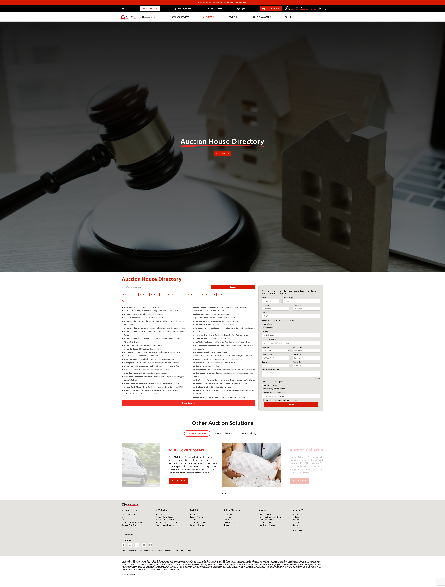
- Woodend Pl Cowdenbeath (141, 356)
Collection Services (197, 525)
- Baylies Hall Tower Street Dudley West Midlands (222, 356)
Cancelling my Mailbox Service (132, 522)
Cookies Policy (178, 550)
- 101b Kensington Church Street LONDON (214, 363)
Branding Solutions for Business (270, 520)
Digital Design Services (266, 525)
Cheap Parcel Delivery (198, 522)
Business (262, 510)
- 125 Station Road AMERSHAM (145, 373)
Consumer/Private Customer (275, 389)
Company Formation (129, 525)
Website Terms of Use (129, 550)
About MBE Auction (163, 514)
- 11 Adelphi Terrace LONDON (142, 307)
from (139, 17)
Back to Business (264, 514)
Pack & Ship (195, 510)
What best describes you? (272, 382)
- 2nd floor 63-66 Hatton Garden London (212, 387)
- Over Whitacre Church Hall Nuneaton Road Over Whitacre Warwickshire (224, 380)
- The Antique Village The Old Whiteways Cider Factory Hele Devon (224, 370)
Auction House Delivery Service (167, 522)
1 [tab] (219, 493)
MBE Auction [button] (209, 17)
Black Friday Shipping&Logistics (269, 517)
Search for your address (271, 339)
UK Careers (296, 517)
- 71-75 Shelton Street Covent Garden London (220, 383)
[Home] (123, 9)
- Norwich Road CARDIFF (141, 394)
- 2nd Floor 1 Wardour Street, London (214, 318)
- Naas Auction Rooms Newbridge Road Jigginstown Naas (220, 335)
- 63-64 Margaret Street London (212, 314)
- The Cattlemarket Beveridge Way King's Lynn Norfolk (151, 390)
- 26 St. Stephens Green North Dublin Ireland (143, 345)
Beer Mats (228, 520)
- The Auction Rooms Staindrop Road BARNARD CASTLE (153, 352)
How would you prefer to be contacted (278, 320)
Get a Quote (222, 154)
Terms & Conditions (164, 550)
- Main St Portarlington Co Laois (211, 338)
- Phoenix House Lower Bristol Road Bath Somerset (151, 363)
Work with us (297, 514)
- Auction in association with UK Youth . (214, 325)
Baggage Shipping (196, 517)
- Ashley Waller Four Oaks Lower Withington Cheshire (222, 342)
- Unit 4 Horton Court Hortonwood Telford (151, 366)
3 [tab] (225, 493)
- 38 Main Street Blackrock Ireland (143, 349)
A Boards (227, 517)
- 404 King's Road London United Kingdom (221, 307)
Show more (129, 535)
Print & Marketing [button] (262, 17)
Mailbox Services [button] (180, 17)
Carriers (193, 520)
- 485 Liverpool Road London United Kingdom (216, 321)
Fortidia (188, 550)
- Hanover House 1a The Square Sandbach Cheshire (151, 383)
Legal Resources (298, 530)
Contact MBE (297, 528)
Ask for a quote (273, 9)
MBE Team (296, 520)
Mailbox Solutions (130, 510)
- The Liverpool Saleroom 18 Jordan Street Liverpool (154, 328)
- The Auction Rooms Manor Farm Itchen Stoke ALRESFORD (154, 387)
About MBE (297, 510)
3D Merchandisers (230, 514)
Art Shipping (194, 514)
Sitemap (295, 525)
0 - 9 (124, 294)
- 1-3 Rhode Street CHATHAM (143, 318)
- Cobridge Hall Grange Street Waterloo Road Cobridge (152, 311)
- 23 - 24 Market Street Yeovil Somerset (144, 314)
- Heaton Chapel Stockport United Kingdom (219, 397)
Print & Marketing (232, 510)
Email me (268, 324)
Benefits (125, 520)
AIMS (123, 517)
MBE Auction (162, 510)
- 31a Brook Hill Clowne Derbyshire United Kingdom (149, 359)
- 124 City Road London (206, 366)
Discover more (178, 481)
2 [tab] (222, 493)
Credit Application (264, 522)
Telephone (268, 328)
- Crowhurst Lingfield (208, 311)
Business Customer (272, 385)
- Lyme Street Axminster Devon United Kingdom (217, 359)
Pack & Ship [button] (234, 17)
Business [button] (289, 17)
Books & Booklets (230, 522)
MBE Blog (296, 522)
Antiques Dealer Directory (165, 517)
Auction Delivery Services (165, 520)
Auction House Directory (165, 525)
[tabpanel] (222, 465)
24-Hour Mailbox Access (130, 514)
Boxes (226, 525)
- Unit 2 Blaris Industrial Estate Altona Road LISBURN (147, 370)
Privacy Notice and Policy (147, 550)
